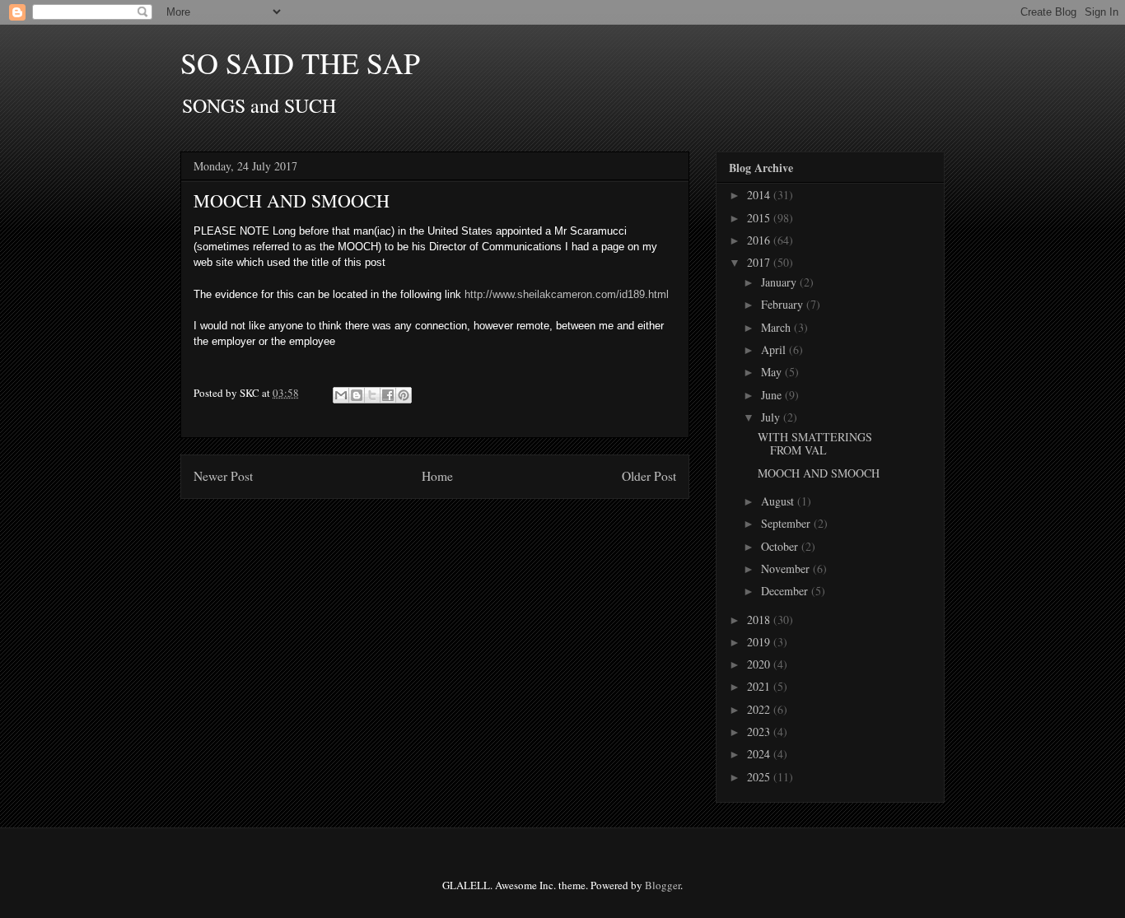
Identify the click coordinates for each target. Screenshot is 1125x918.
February (783, 304)
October (781, 546)
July (772, 417)
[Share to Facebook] (388, 395)
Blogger (662, 885)
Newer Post (223, 476)
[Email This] (341, 395)
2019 (760, 642)
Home (437, 476)
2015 (760, 218)
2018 (760, 619)
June (773, 395)
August (779, 501)
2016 (760, 240)
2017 (760, 262)
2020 (760, 664)
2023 (760, 731)
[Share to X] (372, 395)
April (775, 349)
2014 (760, 195)
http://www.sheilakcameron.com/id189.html (565, 294)
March (777, 327)
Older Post (649, 476)
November (787, 568)
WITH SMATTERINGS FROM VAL (815, 444)
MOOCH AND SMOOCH (819, 473)
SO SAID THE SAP (300, 62)
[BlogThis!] (356, 395)
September (787, 523)
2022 (760, 709)
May (773, 372)
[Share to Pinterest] (403, 395)
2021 (760, 686)
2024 (760, 754)
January (780, 282)
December (786, 591)
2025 (760, 777)
